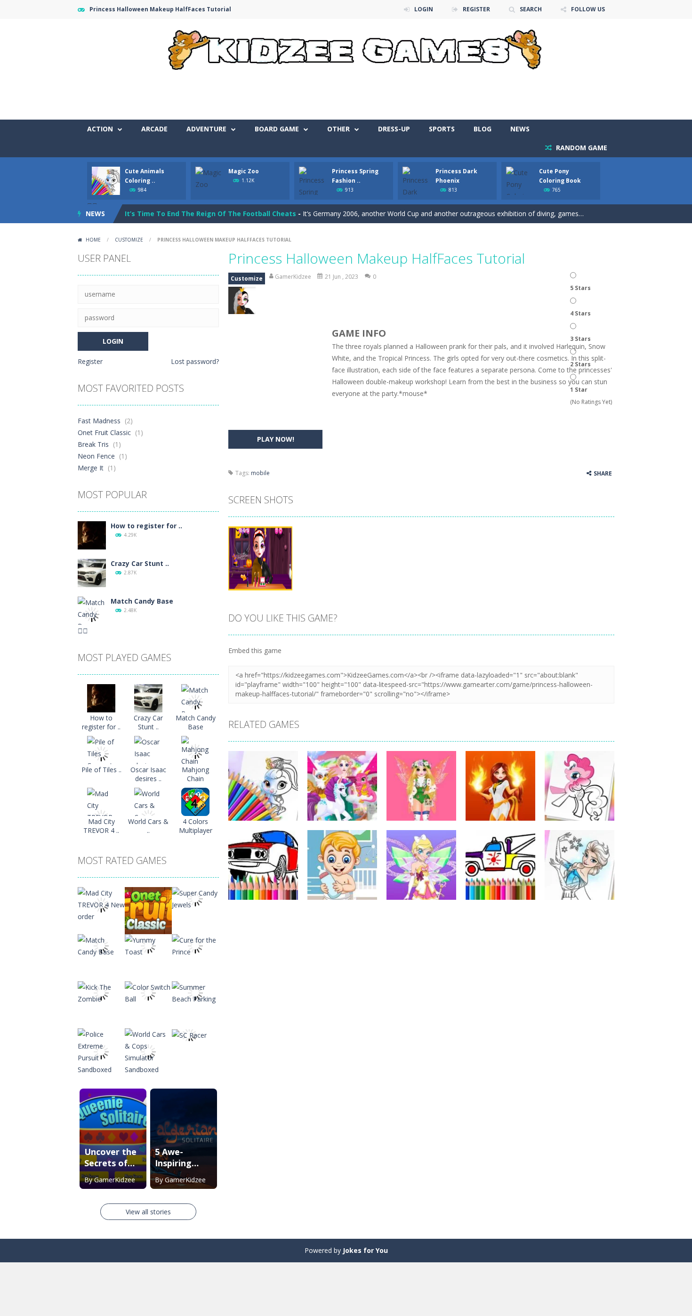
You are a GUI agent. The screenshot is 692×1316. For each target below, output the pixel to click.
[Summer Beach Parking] (195, 992)
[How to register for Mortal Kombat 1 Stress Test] (92, 534)
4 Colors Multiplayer (195, 826)
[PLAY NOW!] (106, 180)
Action (100, 128)
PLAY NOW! (275, 439)
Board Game (277, 128)
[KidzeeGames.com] (346, 47)
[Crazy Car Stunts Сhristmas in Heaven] (92, 572)
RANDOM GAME (580, 147)
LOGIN (423, 9)
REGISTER (476, 9)
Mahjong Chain (195, 774)
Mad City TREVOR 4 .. (101, 826)
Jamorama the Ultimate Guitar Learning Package (208, 215)
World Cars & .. (148, 826)
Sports (442, 128)
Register (90, 361)
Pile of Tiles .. (101, 769)
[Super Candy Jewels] (195, 898)
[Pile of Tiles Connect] (101, 753)
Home (93, 239)
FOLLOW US (588, 9)
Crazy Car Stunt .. (140, 563)
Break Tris (93, 444)
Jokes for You (365, 1250)
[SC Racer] (189, 1034)
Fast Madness (99, 420)
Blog (482, 128)
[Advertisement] (443, 91)
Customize (129, 239)
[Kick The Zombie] (101, 992)
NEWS (520, 128)
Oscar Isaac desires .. (148, 774)
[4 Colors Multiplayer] (195, 801)
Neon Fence (96, 456)
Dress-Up (394, 128)
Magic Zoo (243, 171)
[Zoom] (260, 557)
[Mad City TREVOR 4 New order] (101, 904)
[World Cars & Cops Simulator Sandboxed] (148, 1051)
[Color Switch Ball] (148, 992)
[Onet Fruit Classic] (148, 909)
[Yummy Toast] (148, 945)
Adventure (206, 128)
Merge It (91, 467)
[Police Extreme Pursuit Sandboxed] (101, 1051)
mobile (260, 473)
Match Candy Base (142, 601)
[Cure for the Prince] (195, 945)
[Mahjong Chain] (195, 750)
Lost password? (195, 361)
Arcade (154, 128)
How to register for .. (146, 525)
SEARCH (531, 9)
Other (338, 128)
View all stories (148, 1211)
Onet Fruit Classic (104, 432)
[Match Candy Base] (92, 613)
